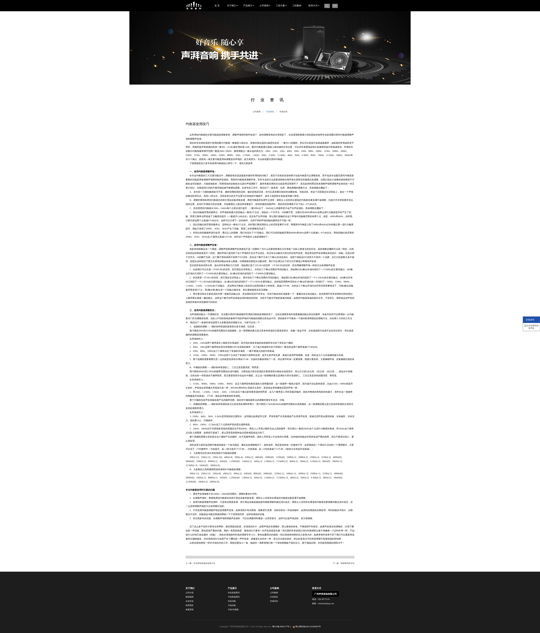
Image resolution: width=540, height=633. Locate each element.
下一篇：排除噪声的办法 (343, 563)
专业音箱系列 (234, 593)
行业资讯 (270, 112)
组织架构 (190, 597)
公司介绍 (190, 593)
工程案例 (296, 5)
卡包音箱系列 (234, 597)
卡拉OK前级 (233, 610)
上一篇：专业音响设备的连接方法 (200, 563)
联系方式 (313, 5)
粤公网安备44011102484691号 (308, 627)
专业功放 (232, 601)
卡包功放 (232, 605)
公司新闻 (264, 5)
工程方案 (280, 5)
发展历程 (190, 610)
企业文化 (190, 601)
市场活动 (283, 112)
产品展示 (247, 5)
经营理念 (190, 605)
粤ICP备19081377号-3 (281, 627)
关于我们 (231, 5)
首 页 (217, 5)
